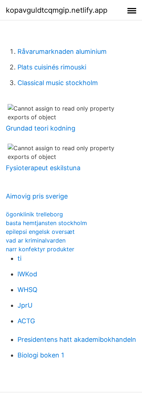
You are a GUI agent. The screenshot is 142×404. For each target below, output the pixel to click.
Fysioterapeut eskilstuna (43, 168)
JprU (24, 305)
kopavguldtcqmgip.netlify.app (56, 10)
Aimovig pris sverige (37, 196)
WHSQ (27, 289)
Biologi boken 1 (40, 355)
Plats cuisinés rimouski (51, 67)
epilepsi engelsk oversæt (40, 231)
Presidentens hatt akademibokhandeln (76, 339)
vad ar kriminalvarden (36, 240)
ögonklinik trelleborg (34, 214)
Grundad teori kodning (40, 128)
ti (19, 258)
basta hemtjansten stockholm (46, 223)
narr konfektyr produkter (40, 249)
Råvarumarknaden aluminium (62, 51)
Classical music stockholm (57, 83)
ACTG (26, 321)
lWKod (27, 274)
